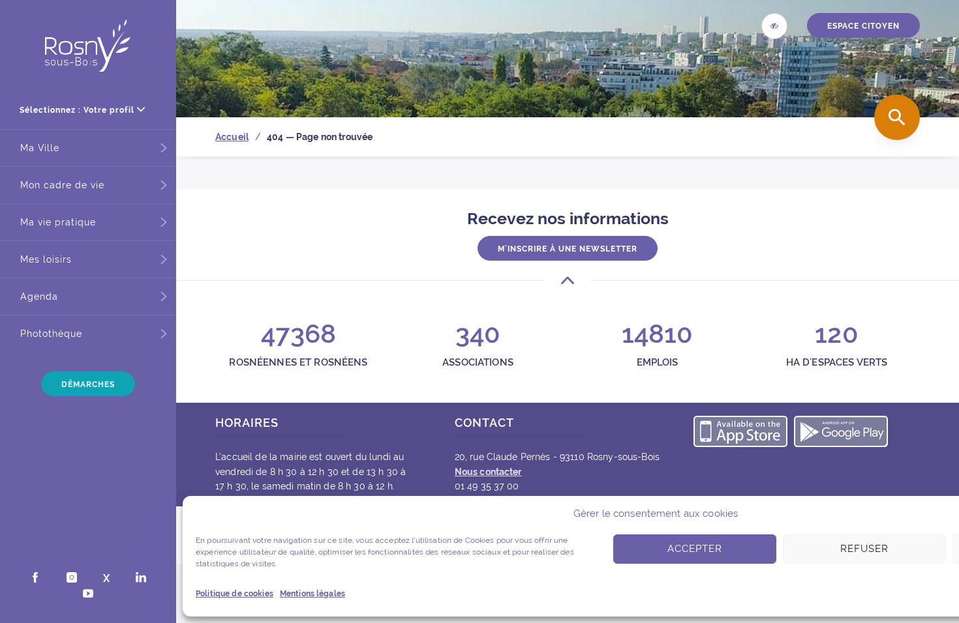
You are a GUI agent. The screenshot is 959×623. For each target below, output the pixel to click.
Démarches (88, 384)
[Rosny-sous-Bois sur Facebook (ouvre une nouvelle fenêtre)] (35, 578)
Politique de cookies (234, 593)
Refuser (864, 549)
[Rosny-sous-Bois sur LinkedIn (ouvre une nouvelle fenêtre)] (141, 578)
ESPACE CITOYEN (863, 26)
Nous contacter (488, 472)
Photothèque (51, 333)
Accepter (694, 549)
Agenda (39, 296)
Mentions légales (312, 593)
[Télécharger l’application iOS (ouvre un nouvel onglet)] (740, 433)
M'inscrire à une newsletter (567, 249)
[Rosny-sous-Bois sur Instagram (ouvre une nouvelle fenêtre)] (72, 578)
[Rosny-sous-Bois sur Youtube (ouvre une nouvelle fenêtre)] (88, 595)
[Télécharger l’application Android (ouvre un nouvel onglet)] (841, 433)
